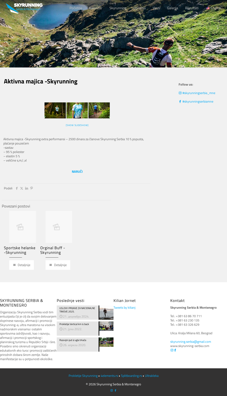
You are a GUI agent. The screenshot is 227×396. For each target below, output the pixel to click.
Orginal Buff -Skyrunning (52, 250)
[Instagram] (171, 350)
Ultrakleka (152, 375)
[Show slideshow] (77, 125)
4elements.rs (109, 375)
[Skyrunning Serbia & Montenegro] (24, 8)
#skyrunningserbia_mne (198, 93)
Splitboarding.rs (131, 375)
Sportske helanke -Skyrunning (19, 250)
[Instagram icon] (111, 390)
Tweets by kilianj (124, 307)
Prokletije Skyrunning (83, 375)
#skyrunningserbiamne (197, 101)
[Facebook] (175, 350)
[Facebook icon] (115, 390)
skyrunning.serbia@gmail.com (190, 341)
